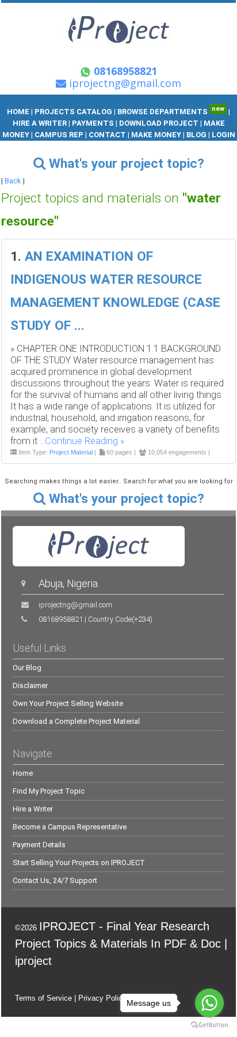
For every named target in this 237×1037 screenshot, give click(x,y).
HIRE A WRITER (40, 123)
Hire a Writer (33, 809)
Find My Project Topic (49, 791)
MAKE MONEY (156, 134)
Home (23, 773)
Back (13, 180)
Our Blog (27, 667)
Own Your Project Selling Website (68, 703)
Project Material (71, 452)
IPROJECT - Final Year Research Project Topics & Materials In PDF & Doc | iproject (121, 943)
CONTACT (107, 134)
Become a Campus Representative (70, 826)
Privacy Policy (102, 998)
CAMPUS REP (59, 134)
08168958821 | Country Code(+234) (95, 619)
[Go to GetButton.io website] (209, 1025)
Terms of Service (43, 998)
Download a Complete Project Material (76, 721)
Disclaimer (30, 685)
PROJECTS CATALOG (73, 111)
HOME (18, 111)
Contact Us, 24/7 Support (55, 880)
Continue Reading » (84, 440)
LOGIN (223, 134)
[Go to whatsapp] (209, 1003)
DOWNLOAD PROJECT (159, 123)
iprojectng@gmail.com (75, 604)
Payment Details (39, 844)
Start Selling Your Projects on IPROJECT (79, 862)
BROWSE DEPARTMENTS (170, 111)
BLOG (197, 134)
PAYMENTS (93, 123)
